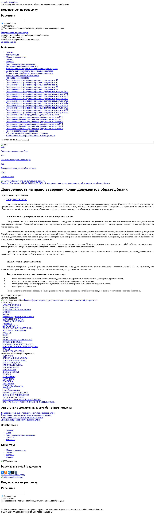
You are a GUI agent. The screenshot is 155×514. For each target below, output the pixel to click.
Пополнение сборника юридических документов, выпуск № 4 (34, 124)
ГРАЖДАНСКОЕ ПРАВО (32, 183)
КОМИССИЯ (8, 356)
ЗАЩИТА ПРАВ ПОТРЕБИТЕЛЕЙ (17, 340)
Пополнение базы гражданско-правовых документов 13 (32, 80)
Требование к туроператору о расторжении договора (30, 135)
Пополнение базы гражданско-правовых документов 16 (32, 82)
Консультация (12, 55)
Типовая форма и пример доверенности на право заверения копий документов (60, 300)
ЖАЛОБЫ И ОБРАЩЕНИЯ (14, 330)
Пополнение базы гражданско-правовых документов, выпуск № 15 (37, 94)
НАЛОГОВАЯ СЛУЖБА (13, 365)
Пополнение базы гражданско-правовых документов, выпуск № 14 (37, 92)
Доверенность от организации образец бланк (22, 417)
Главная (9, 52)
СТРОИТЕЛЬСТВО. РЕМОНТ (15, 393)
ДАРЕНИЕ (7, 323)
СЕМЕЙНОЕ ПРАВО (11, 390)
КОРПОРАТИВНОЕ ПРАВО (14, 360)
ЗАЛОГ (6, 337)
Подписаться (10, 23)
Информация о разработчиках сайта (22, 75)
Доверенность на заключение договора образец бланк (26, 415)
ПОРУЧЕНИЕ (8, 379)
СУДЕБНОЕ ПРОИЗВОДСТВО (16, 395)
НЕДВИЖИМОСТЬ (11, 367)
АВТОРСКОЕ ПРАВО (12, 305)
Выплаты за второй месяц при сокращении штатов (29, 71)
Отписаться (9, 26)
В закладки (18, 477)
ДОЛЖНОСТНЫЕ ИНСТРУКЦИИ (17, 328)
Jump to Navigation (9, 2)
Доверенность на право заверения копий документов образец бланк (77, 183)
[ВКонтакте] (2, 472)
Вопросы (10, 62)
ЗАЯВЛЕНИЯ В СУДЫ (12, 342)
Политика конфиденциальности (20, 64)
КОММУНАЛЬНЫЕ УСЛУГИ (15, 358)
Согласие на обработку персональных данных (27, 133)
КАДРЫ (6, 349)
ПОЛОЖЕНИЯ (9, 376)
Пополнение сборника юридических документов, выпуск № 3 (34, 122)
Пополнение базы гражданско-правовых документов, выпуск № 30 (37, 110)
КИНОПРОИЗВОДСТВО (13, 351)
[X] (12, 472)
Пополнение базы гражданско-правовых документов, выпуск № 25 (37, 105)
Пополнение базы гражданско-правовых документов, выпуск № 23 (37, 101)
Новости (10, 437)
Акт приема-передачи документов (22, 66)
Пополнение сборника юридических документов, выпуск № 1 (34, 117)
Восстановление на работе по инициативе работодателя (32, 68)
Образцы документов (16, 57)
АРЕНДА (6, 312)
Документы (15, 183)
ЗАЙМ (5, 335)
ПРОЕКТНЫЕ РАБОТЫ (13, 386)
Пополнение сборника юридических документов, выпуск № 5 (34, 126)
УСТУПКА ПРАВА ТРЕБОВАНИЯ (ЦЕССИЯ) (22, 400)
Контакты (10, 439)
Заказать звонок (8, 42)
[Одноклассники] (5, 472)
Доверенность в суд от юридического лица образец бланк (28, 413)
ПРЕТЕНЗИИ (8, 383)
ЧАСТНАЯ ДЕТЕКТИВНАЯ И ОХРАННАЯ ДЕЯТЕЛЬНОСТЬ (29, 402)
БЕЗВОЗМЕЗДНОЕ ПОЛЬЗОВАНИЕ (18, 317)
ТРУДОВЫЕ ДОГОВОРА (13, 397)
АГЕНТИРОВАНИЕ (11, 307)
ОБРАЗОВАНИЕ (9, 370)
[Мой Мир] (9, 472)
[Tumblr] (16, 472)
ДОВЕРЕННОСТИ (10, 326)
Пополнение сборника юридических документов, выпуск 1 (33, 115)
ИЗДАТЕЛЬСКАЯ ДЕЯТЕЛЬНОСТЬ (18, 344)
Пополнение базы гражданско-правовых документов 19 (32, 85)
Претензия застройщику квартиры (22, 131)
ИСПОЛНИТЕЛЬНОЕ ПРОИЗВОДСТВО (20, 346)
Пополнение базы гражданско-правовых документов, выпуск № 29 (37, 108)
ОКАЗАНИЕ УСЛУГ (11, 372)
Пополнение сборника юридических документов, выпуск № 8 (34, 128)
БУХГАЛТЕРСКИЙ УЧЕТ (13, 319)
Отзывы (10, 457)
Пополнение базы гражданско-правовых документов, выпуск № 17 (37, 96)
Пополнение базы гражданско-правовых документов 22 (32, 87)
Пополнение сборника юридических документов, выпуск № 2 (34, 119)
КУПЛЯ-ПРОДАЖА (11, 363)
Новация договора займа (17, 78)
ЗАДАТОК (7, 333)
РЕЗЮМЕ (7, 388)
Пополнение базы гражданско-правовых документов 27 (32, 89)
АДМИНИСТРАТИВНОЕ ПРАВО (17, 310)
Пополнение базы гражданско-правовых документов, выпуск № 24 (37, 103)
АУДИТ (6, 314)
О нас (8, 433)
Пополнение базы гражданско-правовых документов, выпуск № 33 (37, 112)
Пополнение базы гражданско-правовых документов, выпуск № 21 (37, 98)
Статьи (9, 59)
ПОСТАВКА (8, 381)
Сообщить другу (17, 475)
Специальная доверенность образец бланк (20, 420)
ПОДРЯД (7, 374)
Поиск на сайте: (8, 140)
